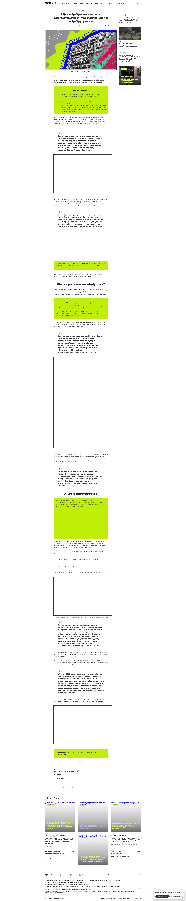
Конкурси (119, 3)
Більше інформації (176, 896)
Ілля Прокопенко (61, 835)
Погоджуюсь (162, 896)
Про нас (110, 874)
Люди (75, 3)
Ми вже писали (59, 289)
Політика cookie (136, 898)
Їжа (81, 3)
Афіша (109, 3)
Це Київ (65, 3)
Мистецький (50, 835)
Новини (122, 15)
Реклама (117, 874)
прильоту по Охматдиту (93, 77)
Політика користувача (123, 898)
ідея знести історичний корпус (88, 79)
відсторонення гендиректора (70, 80)
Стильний (123, 52)
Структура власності (134, 874)
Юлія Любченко (123, 835)
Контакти (124, 874)
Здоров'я (99, 3)
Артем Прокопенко (81, 25)
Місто (89, 3)
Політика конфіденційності (108, 898)
